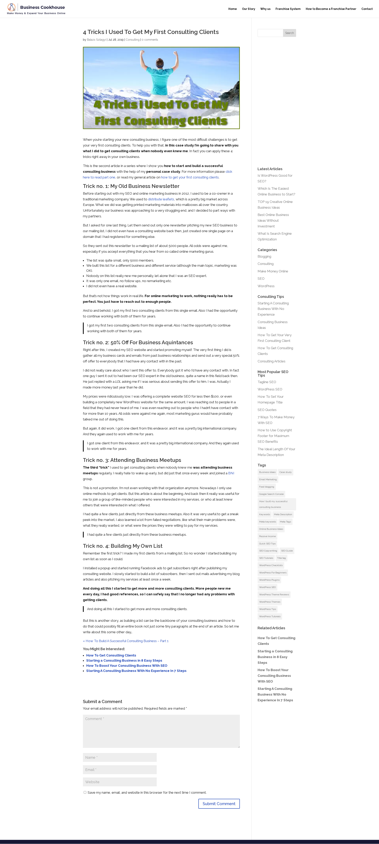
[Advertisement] (277, 102)
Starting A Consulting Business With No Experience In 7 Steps (136, 671)
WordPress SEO (270, 389)
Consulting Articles (271, 361)
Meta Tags (285, 521)
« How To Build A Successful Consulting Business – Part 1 (126, 641)
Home (232, 9)
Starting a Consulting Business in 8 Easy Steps (124, 660)
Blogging (264, 256)
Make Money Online (273, 271)
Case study (286, 472)
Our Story (248, 9)
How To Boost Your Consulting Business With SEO (126, 666)
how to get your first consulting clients (190, 177)
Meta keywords (267, 521)
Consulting (133, 39)
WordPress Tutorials (269, 616)
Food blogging (266, 486)
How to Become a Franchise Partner (331, 9)
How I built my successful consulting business (273, 504)
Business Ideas (267, 472)
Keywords (264, 514)
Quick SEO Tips (267, 543)
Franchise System (288, 9)
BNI (231, 473)
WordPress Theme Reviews (274, 594)
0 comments (150, 39)
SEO (261, 278)
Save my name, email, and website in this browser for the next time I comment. (147, 792)
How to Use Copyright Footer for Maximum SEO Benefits (275, 436)
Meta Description (283, 514)
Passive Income (267, 536)
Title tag (281, 558)
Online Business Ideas (271, 529)
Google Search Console (271, 494)
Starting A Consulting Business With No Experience (273, 309)
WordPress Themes (269, 601)
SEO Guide (287, 550)
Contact (367, 9)
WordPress (266, 286)
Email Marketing (268, 479)
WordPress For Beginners (272, 572)
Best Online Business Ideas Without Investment (273, 220)
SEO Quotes (267, 410)
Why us (265, 9)
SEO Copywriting (268, 550)
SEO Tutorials (266, 558)
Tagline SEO (267, 382)
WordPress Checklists (271, 565)
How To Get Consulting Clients (111, 655)
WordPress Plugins (269, 580)
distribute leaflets (161, 199)
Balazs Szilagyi (96, 39)
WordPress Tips (267, 609)
